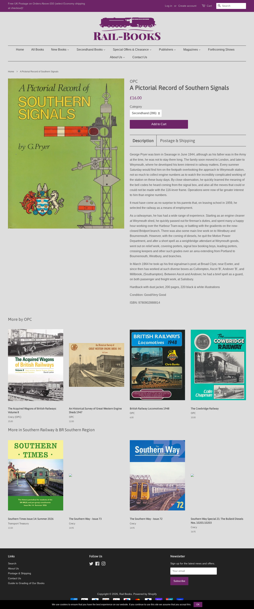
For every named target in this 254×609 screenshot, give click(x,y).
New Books (59, 49)
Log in (168, 5)
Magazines (191, 49)
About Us (116, 57)
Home (20, 49)
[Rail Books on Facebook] (97, 564)
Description (143, 140)
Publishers (166, 49)
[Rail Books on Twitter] (91, 564)
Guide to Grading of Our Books (26, 583)
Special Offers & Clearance (131, 49)
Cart (209, 5)
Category (136, 106)
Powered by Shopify (145, 594)
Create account (187, 5)
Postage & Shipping (177, 140)
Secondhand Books (90, 49)
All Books (37, 49)
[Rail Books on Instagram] (103, 564)
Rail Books (125, 594)
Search (12, 563)
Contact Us (139, 57)
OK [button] (198, 604)
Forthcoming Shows (221, 49)
